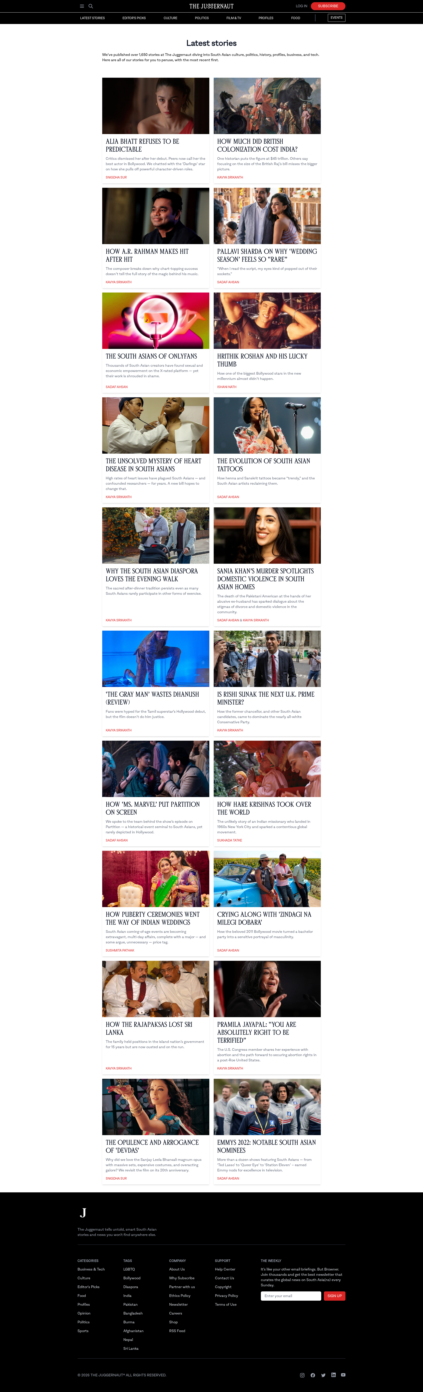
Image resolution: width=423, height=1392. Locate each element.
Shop (173, 1322)
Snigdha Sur (116, 177)
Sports (83, 1331)
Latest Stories (92, 18)
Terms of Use (226, 1305)
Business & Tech (91, 1269)
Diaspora (130, 1287)
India (127, 1296)
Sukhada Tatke (229, 840)
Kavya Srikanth (230, 177)
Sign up (335, 1296)
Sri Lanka (131, 1349)
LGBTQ (129, 1269)
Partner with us (182, 1287)
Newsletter (178, 1305)
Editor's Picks (134, 18)
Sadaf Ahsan (228, 282)
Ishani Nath (226, 387)
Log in (301, 6)
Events (337, 18)
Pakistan (130, 1305)
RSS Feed (177, 1331)
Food (295, 18)
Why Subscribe (182, 1278)
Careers (175, 1313)
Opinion (84, 1313)
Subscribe (328, 6)
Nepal (128, 1340)
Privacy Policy (226, 1296)
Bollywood (132, 1278)
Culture (170, 18)
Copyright (223, 1287)
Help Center (225, 1269)
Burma (129, 1322)
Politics (202, 18)
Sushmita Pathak (120, 950)
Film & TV (233, 18)
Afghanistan (133, 1331)
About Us (177, 1269)
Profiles (266, 18)
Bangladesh (133, 1313)
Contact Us (224, 1278)
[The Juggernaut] (83, 1217)
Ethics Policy (180, 1296)
